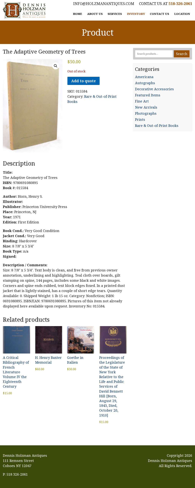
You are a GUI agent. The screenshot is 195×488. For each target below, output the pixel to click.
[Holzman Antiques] (24, 10)
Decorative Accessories (154, 89)
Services (115, 14)
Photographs (146, 113)
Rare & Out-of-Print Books (156, 125)
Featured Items (147, 95)
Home (77, 14)
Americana (144, 76)
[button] (55, 65)
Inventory (136, 14)
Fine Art (142, 101)
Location (182, 14)
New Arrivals (146, 107)
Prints (140, 119)
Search (181, 53)
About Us (95, 14)
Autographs (145, 83)
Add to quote (83, 80)
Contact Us (159, 14)
